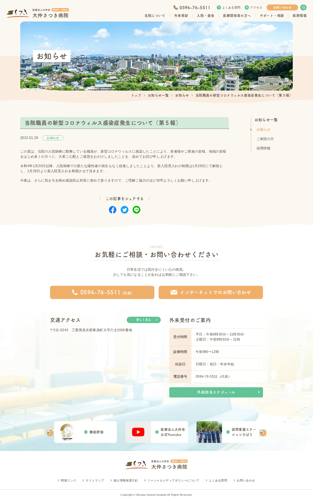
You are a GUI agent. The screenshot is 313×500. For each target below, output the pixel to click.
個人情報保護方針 (125, 480)
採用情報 (264, 148)
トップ (136, 95)
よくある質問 (231, 7)
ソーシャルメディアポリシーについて (173, 480)
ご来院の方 (265, 139)
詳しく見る (143, 319)
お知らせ (182, 95)
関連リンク (68, 480)
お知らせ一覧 (158, 95)
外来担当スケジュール (216, 392)
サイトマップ (95, 480)
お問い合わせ (282, 7)
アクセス (256, 7)
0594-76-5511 (194, 7)
